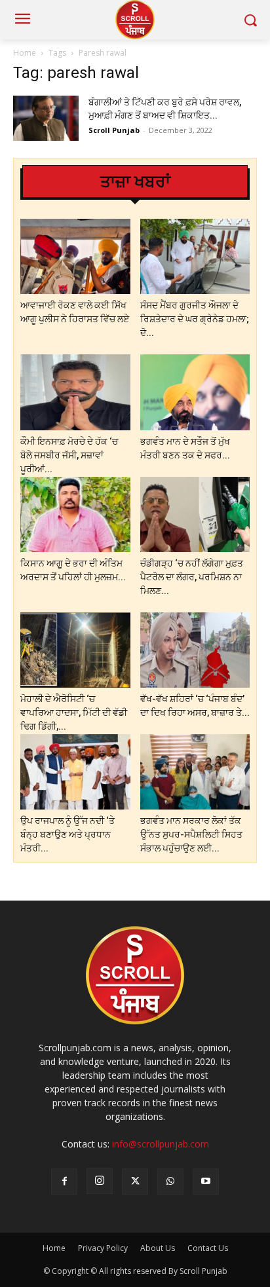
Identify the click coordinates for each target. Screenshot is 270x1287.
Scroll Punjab (114, 130)
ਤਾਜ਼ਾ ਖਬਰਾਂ (135, 182)
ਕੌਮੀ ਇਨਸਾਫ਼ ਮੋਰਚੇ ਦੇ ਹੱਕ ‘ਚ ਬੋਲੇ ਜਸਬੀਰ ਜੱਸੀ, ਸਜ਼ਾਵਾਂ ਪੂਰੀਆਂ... (69, 455)
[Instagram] (100, 1181)
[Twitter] (135, 1181)
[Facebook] (64, 1181)
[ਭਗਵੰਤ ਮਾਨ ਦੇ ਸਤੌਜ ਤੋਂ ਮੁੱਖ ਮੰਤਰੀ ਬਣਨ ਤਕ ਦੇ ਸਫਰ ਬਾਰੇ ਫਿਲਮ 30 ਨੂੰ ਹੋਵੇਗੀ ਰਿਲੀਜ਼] (195, 392)
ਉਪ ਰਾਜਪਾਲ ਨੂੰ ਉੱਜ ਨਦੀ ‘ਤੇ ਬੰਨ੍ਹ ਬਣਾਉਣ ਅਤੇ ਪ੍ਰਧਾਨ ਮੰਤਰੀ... (67, 834)
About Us (157, 1248)
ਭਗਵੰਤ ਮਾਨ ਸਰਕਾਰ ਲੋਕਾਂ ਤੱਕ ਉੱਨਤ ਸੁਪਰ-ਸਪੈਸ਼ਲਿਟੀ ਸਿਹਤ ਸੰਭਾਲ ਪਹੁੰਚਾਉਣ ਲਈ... (191, 834)
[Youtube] (206, 1181)
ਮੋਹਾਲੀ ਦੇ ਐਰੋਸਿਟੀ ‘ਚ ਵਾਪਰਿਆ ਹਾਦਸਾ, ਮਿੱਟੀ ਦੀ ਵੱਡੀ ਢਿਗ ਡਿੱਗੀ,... (73, 713)
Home (24, 52)
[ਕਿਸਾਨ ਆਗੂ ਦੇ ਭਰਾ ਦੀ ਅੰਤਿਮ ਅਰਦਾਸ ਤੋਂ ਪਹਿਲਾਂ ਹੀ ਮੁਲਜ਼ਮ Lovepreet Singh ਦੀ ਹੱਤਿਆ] (75, 514)
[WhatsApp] (170, 1181)
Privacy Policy (103, 1248)
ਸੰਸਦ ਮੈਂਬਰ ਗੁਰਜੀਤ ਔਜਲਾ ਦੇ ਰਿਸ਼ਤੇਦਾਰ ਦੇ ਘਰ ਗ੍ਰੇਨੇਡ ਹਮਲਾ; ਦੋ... (194, 319)
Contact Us (207, 1248)
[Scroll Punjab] (135, 19)
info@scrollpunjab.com (160, 1144)
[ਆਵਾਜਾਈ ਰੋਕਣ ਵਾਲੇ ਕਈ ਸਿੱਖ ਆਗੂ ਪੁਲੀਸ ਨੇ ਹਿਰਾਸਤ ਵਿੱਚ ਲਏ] (75, 256)
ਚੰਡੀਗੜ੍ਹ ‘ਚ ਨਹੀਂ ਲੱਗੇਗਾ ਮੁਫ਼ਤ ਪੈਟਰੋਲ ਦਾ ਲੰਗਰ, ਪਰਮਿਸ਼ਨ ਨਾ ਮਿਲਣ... (191, 577)
